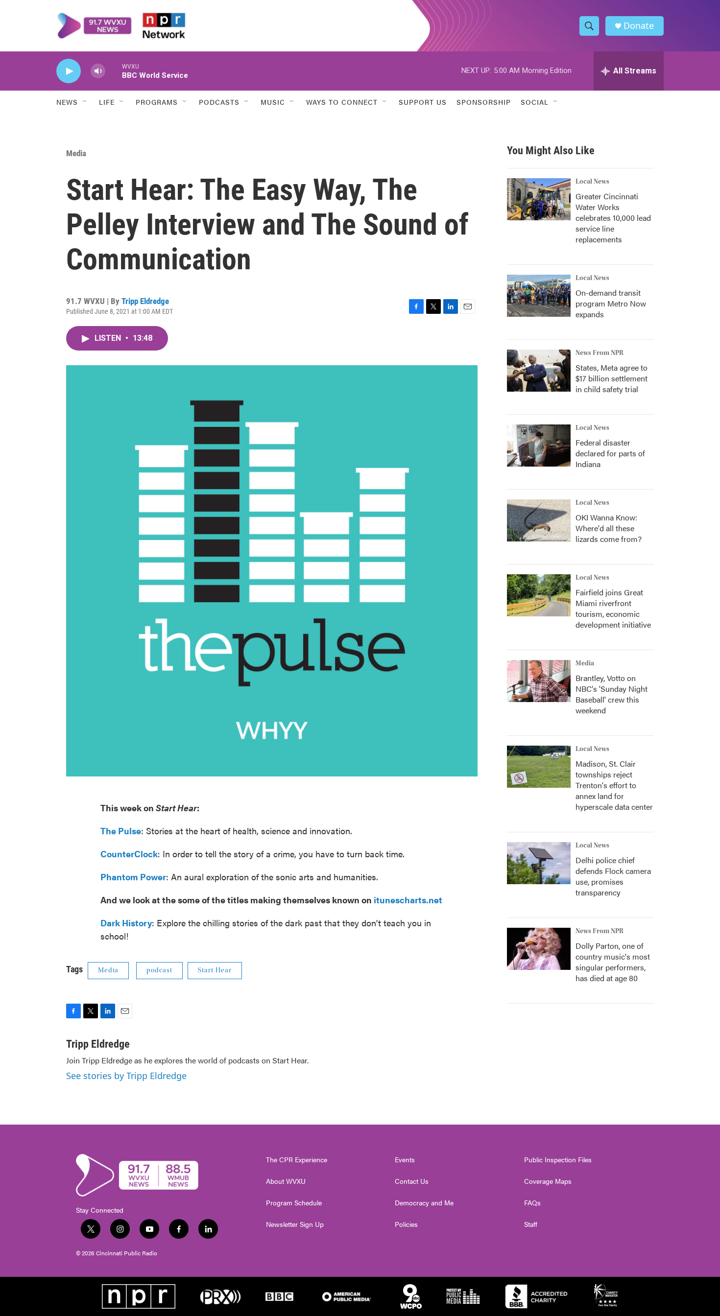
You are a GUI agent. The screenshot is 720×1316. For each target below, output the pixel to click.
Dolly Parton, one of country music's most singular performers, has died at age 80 (613, 962)
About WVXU (286, 1181)
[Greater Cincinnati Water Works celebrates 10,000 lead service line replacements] (539, 199)
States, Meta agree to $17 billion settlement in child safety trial (612, 378)
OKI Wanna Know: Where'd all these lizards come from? (609, 528)
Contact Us (412, 1181)
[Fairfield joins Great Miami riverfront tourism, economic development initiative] (539, 595)
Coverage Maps (548, 1181)
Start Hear (215, 970)
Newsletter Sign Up (295, 1224)
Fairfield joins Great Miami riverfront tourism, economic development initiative (613, 608)
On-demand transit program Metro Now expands (611, 303)
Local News (592, 182)
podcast (159, 970)
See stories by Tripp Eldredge (126, 1075)
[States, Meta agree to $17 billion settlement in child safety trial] (539, 371)
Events (405, 1160)
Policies (406, 1224)
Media (76, 153)
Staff (530, 1224)
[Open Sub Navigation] (85, 102)
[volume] (98, 71)
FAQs (532, 1203)
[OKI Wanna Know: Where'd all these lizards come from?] (539, 520)
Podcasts (219, 102)
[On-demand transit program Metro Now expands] (539, 296)
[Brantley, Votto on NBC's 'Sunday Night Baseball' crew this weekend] (539, 681)
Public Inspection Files (558, 1160)
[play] (68, 71)
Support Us (423, 102)
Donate (639, 26)
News (67, 102)
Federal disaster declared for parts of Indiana (610, 453)
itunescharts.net (408, 899)
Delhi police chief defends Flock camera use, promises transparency (613, 876)
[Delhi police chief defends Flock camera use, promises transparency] (539, 863)
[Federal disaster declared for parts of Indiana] (539, 445)
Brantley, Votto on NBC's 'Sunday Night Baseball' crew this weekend (612, 694)
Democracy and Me (424, 1203)
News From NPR (600, 353)
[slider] (113, 71)
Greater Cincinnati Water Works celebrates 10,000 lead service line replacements (613, 217)
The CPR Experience (296, 1160)
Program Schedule (294, 1203)
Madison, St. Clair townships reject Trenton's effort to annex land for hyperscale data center (614, 785)
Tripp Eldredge (145, 301)
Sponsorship (483, 102)
